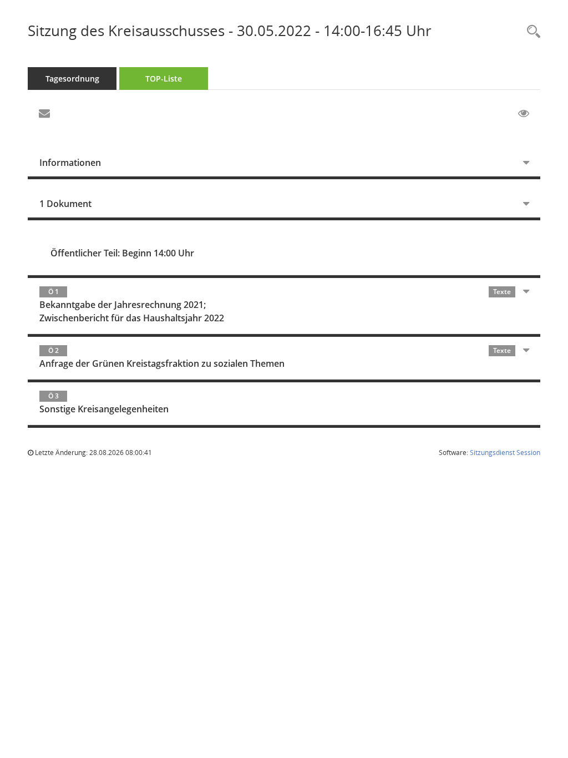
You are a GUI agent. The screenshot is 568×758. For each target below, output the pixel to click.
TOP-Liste (163, 78)
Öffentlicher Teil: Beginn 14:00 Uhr (122, 253)
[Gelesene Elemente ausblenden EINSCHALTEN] (523, 114)
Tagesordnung (72, 78)
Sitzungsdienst (505, 452)
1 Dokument (65, 204)
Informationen (70, 162)
